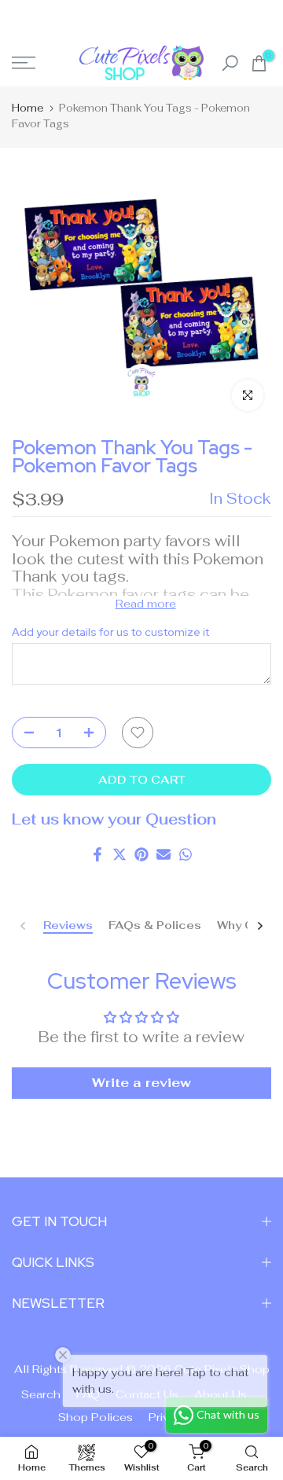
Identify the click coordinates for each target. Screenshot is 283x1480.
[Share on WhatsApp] (185, 854)
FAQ (88, 1394)
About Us (220, 1394)
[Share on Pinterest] (141, 854)
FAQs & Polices (154, 925)
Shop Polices (95, 1417)
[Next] (259, 926)
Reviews (68, 925)
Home (27, 108)
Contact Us (147, 1394)
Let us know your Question (114, 819)
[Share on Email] (163, 854)
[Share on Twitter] (119, 854)
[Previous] (23, 926)
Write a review (141, 1082)
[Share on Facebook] (97, 854)
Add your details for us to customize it (110, 632)
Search (41, 1394)
